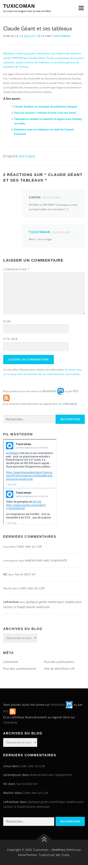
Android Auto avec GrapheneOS (46, 560)
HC (5, 574)
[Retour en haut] (44, 839)
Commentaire (16, 269)
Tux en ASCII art (25, 574)
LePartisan (11, 602)
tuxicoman (61, 36)
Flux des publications (59, 662)
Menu (80, 8)
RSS (75, 391)
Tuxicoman (19, 6)
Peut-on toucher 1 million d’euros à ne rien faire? (45, 113)
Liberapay (70, 404)
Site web (10, 339)
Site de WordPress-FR (59, 669)
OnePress (58, 850)
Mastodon (50, 391)
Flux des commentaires (19, 669)
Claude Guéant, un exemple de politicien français (45, 106)
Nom (7, 321)
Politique (27, 156)
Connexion (10, 662)
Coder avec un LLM (29, 546)
